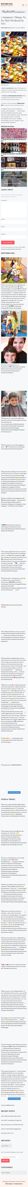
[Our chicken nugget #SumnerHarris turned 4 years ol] (14, 564)
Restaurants (11, 111)
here (15, 92)
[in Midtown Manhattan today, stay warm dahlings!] (14, 644)
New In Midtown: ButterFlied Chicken (11, 1116)
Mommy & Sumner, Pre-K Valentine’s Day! (12, 1124)
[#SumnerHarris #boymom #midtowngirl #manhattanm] (14, 537)
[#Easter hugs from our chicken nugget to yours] (14, 457)
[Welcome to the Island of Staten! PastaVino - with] (14, 923)
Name (3, 219)
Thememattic (18, 1184)
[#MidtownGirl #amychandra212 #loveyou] (14, 617)
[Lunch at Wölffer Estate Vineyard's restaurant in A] (14, 1057)
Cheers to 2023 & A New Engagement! (11, 1129)
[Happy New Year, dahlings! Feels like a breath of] (14, 484)
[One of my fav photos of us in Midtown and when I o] (14, 297)
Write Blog (8, 1184)
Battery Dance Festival (15, 95)
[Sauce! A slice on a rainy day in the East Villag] (14, 977)
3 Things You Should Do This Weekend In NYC (13, 140)
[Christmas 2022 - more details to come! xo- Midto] (14, 590)
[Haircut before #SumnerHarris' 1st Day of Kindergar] (14, 404)
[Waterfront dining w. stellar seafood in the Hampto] (14, 897)
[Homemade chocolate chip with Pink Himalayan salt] (14, 843)
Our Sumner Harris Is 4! (7, 1133)
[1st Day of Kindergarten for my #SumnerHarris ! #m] (14, 377)
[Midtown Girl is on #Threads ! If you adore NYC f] (14, 430)
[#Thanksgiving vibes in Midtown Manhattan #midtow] (14, 270)
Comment (4, 200)
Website (3, 234)
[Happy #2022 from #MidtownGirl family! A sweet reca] (14, 670)
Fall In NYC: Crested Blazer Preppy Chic (11, 1120)
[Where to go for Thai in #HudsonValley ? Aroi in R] (14, 1003)
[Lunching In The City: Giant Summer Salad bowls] (14, 1030)
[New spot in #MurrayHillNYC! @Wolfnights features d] (14, 817)
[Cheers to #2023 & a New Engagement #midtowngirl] (14, 510)
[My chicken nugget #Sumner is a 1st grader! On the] (14, 324)
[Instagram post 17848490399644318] (14, 777)
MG (24, 27)
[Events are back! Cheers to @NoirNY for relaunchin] (14, 950)
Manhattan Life (8, 109)
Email (3, 226)
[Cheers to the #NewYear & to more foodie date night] (14, 870)
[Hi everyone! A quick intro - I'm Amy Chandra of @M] (14, 1083)
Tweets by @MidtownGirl (7, 1105)
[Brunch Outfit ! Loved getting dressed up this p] (14, 697)
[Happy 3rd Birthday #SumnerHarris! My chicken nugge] (14, 724)
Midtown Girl (7, 4)
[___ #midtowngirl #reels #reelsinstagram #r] (14, 750)
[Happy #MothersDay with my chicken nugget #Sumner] (14, 350)
